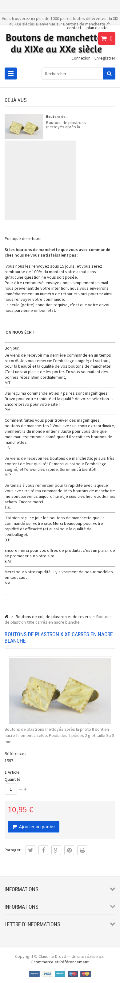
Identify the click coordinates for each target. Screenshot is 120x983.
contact (74, 27)
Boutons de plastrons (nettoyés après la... (66, 125)
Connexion (80, 58)
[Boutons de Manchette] (53, 55)
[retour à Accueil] (6, 616)
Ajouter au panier (36, 826)
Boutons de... (57, 116)
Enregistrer (104, 58)
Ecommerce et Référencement (60, 962)
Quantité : (13, 779)
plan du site (97, 27)
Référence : (15, 753)
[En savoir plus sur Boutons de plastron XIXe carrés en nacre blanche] (24, 127)
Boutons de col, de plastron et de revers (53, 616)
